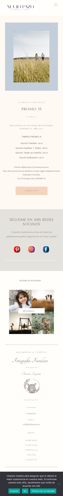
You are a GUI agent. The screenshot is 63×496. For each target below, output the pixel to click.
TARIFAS (31, 454)
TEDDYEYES (31, 445)
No (25, 491)
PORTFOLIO (31, 450)
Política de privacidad (43, 491)
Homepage (31, 440)
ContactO (31, 459)
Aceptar (14, 491)
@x (24, 311)
